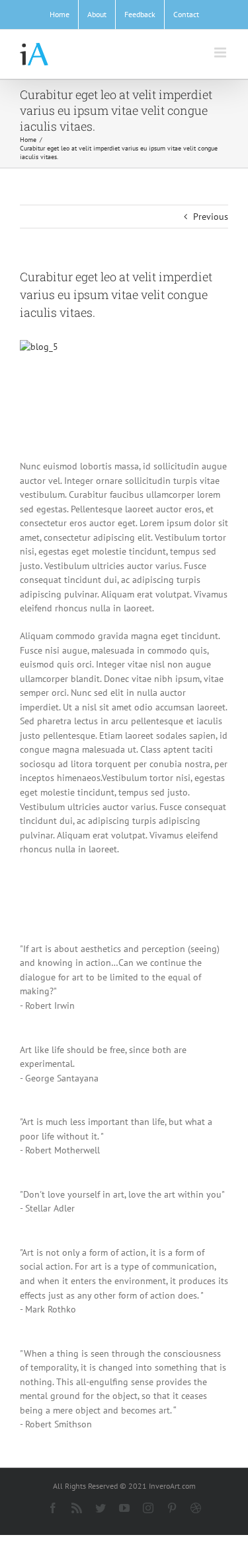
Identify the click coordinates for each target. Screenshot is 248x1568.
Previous (210, 216)
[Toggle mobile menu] (221, 52)
